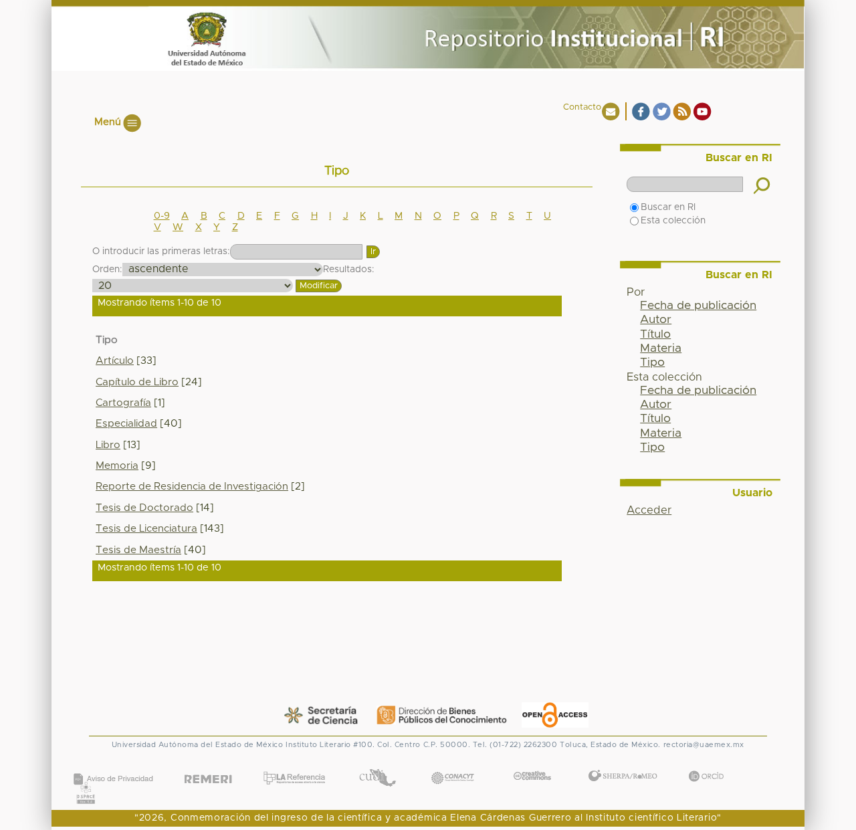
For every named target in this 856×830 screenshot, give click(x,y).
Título (655, 334)
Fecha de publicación (698, 306)
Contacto (582, 107)
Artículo (115, 361)
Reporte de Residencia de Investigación (192, 487)
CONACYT (452, 764)
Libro (108, 445)
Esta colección (673, 220)
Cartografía (123, 403)
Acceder (649, 510)
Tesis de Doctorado (144, 508)
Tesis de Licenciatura (146, 529)
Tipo (652, 362)
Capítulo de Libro (137, 382)
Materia (660, 348)
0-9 (162, 216)
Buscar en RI (668, 207)
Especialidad (126, 424)
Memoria (117, 466)
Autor (655, 320)
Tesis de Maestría (138, 550)
